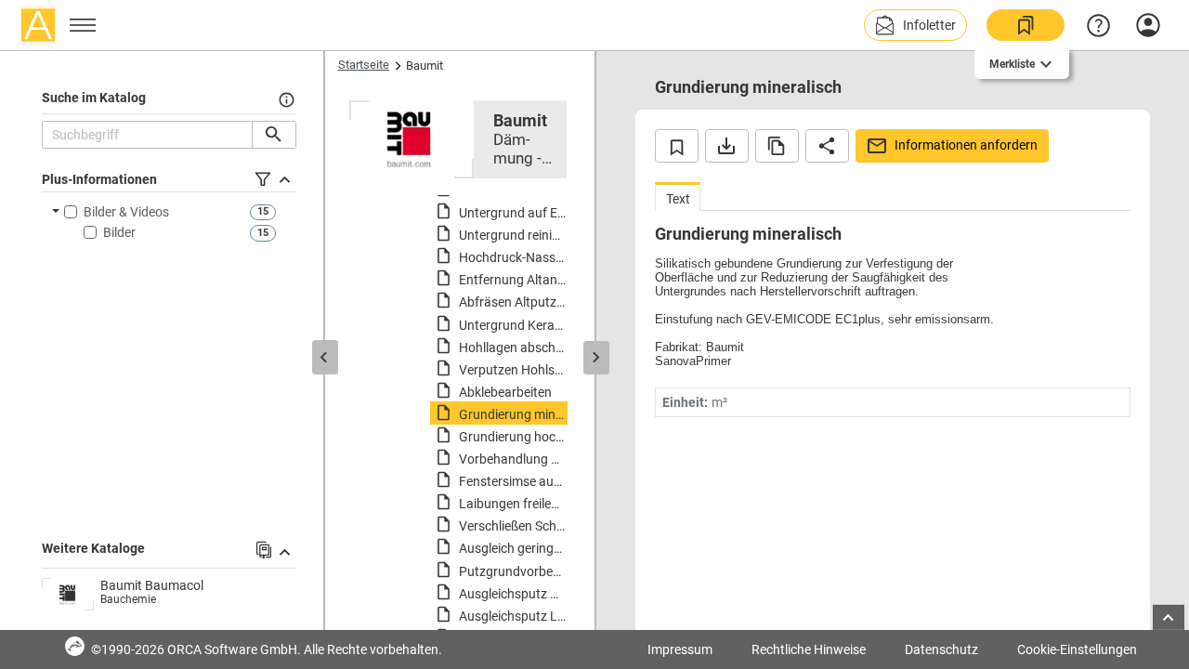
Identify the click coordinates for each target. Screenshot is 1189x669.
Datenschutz (941, 649)
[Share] (827, 146)
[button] (915, 25)
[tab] (677, 196)
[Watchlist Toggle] (677, 146)
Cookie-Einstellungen (1077, 649)
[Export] (727, 146)
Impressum (679, 649)
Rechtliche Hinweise (808, 649)
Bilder (119, 232)
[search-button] (273, 135)
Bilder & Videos (126, 211)
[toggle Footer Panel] (1168, 617)
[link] (1025, 25)
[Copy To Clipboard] (777, 146)
